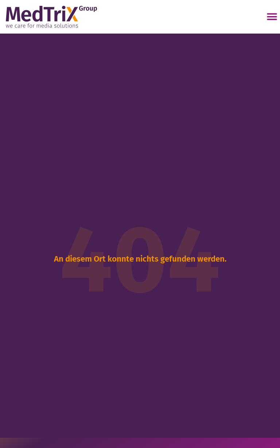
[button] (272, 17)
